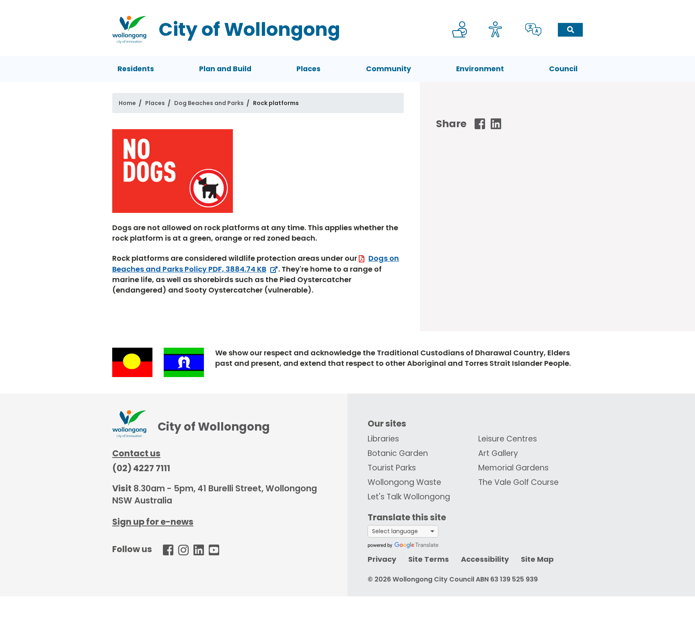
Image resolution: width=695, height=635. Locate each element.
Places (308, 69)
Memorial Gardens (513, 467)
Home (127, 103)
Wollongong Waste (404, 482)
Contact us (136, 453)
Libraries (383, 438)
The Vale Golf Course (518, 482)
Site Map (537, 559)
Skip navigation (349, 5)
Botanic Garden (398, 453)
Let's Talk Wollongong (409, 496)
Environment (480, 69)
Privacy (382, 559)
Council (563, 69)
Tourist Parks (392, 467)
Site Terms (428, 559)
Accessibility (485, 559)
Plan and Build (225, 69)
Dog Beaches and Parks (209, 103)
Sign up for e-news (152, 522)
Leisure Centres (507, 438)
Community (388, 69)
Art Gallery (498, 453)
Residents (135, 69)
